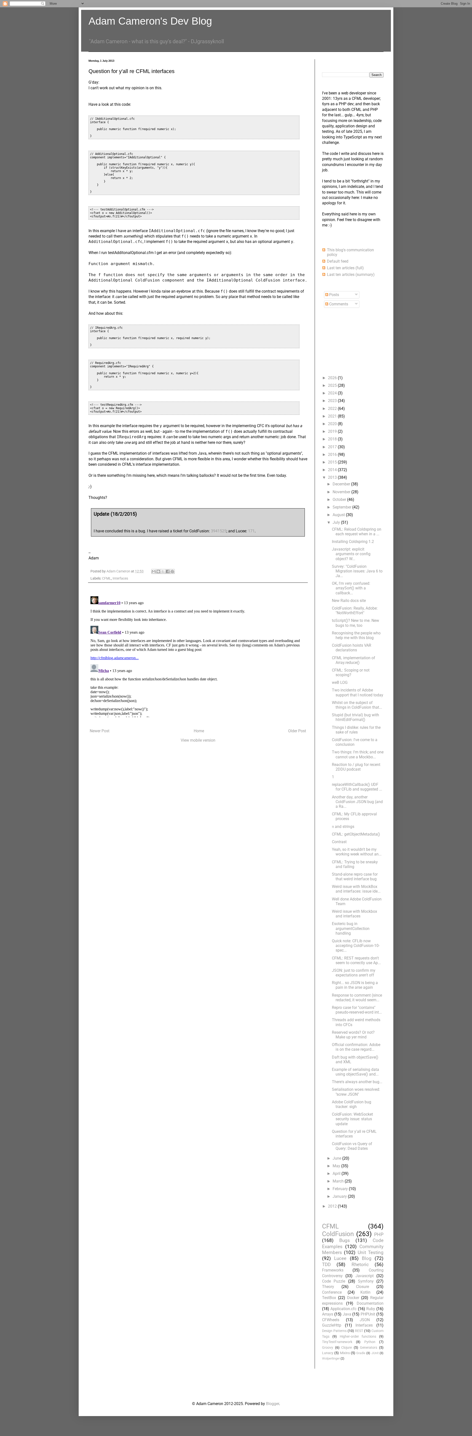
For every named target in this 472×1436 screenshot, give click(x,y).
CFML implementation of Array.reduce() (353, 660)
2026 (333, 377)
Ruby (370, 1308)
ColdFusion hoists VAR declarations (351, 647)
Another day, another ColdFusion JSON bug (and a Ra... (357, 802)
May (337, 1166)
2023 (333, 400)
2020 (333, 423)
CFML (106, 578)
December (342, 484)
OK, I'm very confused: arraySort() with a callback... (351, 588)
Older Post (297, 731)
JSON (365, 1319)
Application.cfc (343, 1308)
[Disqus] (197, 655)
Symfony (366, 1281)
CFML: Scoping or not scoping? (350, 672)
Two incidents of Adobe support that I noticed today (357, 692)
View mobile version (198, 740)
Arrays (327, 1314)
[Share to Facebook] (167, 571)
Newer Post (99, 731)
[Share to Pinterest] (172, 571)
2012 (333, 1206)
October (340, 499)
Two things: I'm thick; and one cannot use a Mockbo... (358, 754)
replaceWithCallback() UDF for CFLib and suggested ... (357, 787)
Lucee (340, 1258)
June (337, 1158)
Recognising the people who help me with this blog (356, 635)
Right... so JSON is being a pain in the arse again (355, 985)
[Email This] (153, 571)
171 (251, 531)
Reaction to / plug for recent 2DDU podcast (356, 767)
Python (369, 1342)
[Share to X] (163, 571)
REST (359, 1331)
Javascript (364, 1275)
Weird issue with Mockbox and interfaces (354, 913)
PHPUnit (368, 1314)
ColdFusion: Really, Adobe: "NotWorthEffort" (355, 610)
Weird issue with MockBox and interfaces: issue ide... (356, 889)
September (342, 507)
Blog (366, 1258)
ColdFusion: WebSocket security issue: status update (352, 1119)
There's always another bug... (357, 1081)
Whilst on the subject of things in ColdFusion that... (357, 705)
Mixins (345, 1353)
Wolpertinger (331, 1358)
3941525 (218, 531)
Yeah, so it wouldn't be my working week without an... (357, 851)
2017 (333, 447)
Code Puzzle (333, 1281)
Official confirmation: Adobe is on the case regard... (356, 1047)
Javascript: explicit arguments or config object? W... (351, 554)
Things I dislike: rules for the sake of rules (356, 729)
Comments (338, 304)
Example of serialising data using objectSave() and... (355, 1072)
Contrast (339, 841)
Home (199, 731)
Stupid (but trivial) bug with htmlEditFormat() (355, 717)
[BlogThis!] (158, 571)
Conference (332, 1292)
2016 (333, 454)
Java (347, 1314)
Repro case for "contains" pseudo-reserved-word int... (357, 1010)
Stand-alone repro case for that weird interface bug (355, 876)
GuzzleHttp (331, 1325)
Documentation (370, 1303)
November (342, 492)
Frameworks (332, 1270)
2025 (333, 385)
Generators (368, 1348)
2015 (333, 462)
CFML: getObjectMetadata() (356, 834)
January (340, 1196)
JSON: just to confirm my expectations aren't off (353, 972)
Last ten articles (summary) (351, 274)
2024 (333, 393)
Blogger (272, 1403)
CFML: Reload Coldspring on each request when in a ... (356, 531)
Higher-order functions (358, 1336)
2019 (333, 431)
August (339, 514)
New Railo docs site (349, 600)
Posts (333, 294)
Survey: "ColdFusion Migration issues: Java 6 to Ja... (357, 571)
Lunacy (327, 1353)
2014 (333, 469)
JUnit (375, 1353)
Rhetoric (360, 1264)
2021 (333, 416)
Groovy (327, 1348)
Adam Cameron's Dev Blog (150, 21)
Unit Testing (371, 1252)
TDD (326, 1264)
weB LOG (340, 682)
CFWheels (330, 1319)
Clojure (346, 1348)
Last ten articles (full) (345, 268)
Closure (362, 1286)
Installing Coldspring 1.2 (353, 541)
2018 (333, 439)
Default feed (337, 261)
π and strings (343, 826)
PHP (379, 1234)
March (339, 1181)
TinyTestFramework (337, 1342)
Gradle (360, 1353)
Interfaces (120, 578)
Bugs (344, 1240)
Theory (328, 1286)
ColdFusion (338, 1234)
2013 (333, 477)
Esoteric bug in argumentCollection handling (350, 928)
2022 (333, 408)
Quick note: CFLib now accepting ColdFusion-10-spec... (356, 946)
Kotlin (365, 1292)
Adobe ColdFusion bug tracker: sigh (351, 1104)
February (341, 1188)
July (337, 522)
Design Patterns (334, 1331)
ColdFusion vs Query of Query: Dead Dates (352, 1146)
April (337, 1173)
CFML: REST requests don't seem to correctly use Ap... (356, 960)
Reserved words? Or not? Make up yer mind (353, 1034)
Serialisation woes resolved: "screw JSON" (356, 1091)
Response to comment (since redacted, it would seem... (357, 997)
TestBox (329, 1297)
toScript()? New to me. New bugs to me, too (355, 623)
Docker (353, 1297)
